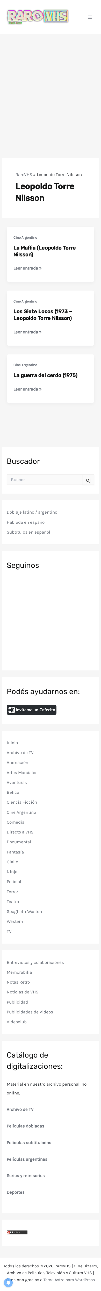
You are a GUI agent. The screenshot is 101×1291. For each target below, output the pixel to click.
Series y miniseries (26, 1175)
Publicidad (17, 1002)
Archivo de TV (20, 752)
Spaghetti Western (25, 911)
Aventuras (17, 782)
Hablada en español (26, 522)
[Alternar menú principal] (90, 17)
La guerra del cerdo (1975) (45, 375)
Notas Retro (18, 982)
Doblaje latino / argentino (32, 512)
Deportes (16, 1192)
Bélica (13, 792)
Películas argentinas (27, 1159)
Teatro (13, 901)
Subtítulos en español (28, 532)
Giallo (12, 861)
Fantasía (15, 852)
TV (9, 931)
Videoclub (17, 1021)
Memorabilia (19, 972)
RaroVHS (24, 174)
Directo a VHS (20, 832)
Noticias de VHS (22, 991)
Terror (12, 891)
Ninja (12, 871)
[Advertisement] (50, 87)
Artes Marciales (22, 772)
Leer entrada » (27, 268)
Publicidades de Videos (30, 1011)
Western (15, 921)
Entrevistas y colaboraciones (35, 962)
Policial (14, 881)
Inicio (12, 742)
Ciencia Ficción (22, 802)
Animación (17, 762)
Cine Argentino (25, 237)
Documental (19, 841)
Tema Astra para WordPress (69, 1279)
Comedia (15, 822)
